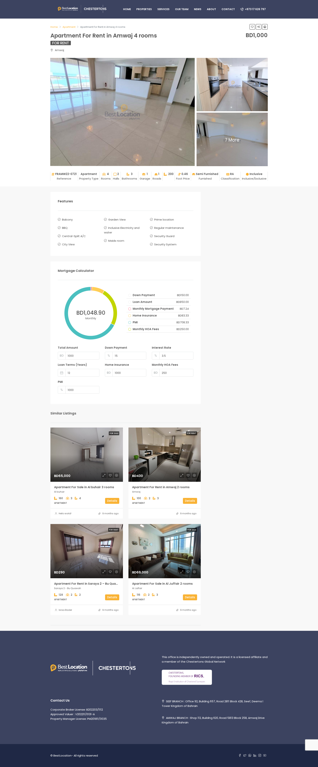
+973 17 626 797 (255, 9)
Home (127, 9)
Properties (144, 9)
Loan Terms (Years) (72, 365)
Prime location (164, 219)
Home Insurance (117, 365)
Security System (165, 244)
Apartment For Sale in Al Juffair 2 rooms (162, 584)
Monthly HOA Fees (165, 365)
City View (68, 244)
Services (163, 9)
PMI (60, 382)
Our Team (181, 9)
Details (112, 501)
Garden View (117, 219)
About (211, 9)
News (197, 9)
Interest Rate (161, 348)
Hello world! (65, 513)
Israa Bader (65, 610)
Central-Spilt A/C (74, 236)
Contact (228, 9)
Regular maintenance (169, 228)
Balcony (67, 219)
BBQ (65, 228)
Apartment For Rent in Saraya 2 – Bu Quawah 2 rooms (94, 584)
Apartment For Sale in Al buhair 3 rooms (84, 487)
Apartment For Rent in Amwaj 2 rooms (161, 487)
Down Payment (116, 348)
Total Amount (68, 348)
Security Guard (164, 236)
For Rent (60, 43)
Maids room (116, 241)
